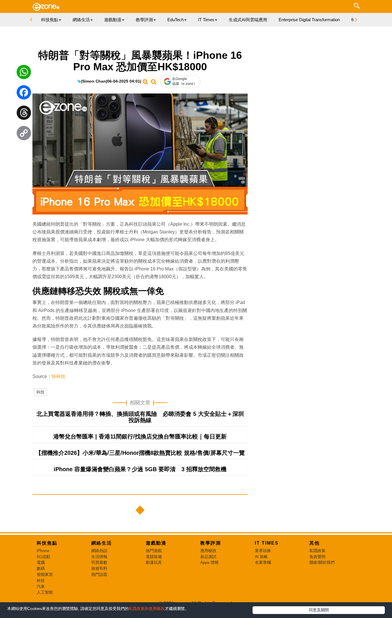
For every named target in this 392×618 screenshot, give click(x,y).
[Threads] (24, 114)
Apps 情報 (209, 562)
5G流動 (43, 556)
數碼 (41, 568)
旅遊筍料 (99, 568)
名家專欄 (263, 562)
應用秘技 (208, 550)
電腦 (41, 562)
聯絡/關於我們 (322, 562)
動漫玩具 (154, 562)
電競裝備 (154, 556)
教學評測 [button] (144, 19)
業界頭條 (263, 550)
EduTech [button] (175, 19)
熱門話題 (99, 574)
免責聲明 (317, 556)
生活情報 (99, 556)
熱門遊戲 (154, 550)
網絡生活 (101, 543)
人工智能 (45, 592)
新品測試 (208, 556)
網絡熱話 (99, 550)
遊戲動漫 (156, 543)
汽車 (41, 586)
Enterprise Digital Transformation (309, 19)
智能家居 (45, 574)
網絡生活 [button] (81, 19)
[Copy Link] (24, 134)
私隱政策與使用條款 (147, 608)
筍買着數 (99, 562)
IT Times (267, 543)
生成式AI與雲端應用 (248, 19)
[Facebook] (24, 93)
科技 (40, 392)
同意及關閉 (319, 610)
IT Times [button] (206, 19)
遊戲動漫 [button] (112, 19)
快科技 (58, 376)
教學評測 (210, 543)
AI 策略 (261, 556)
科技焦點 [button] (49, 19)
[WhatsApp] (24, 73)
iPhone (43, 550)
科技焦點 (47, 543)
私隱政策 (317, 550)
